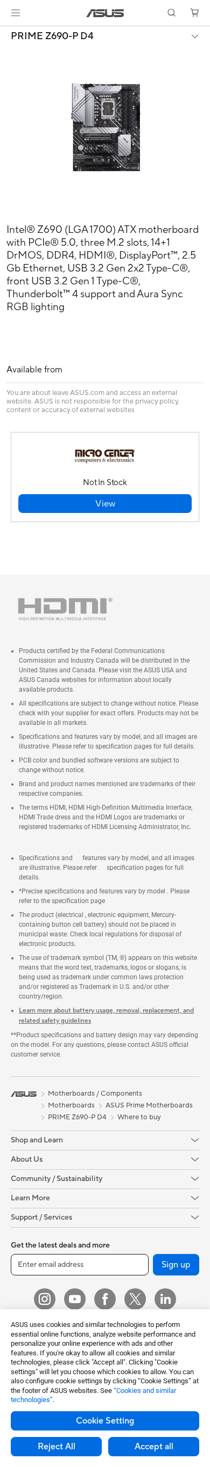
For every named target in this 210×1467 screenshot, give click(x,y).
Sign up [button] (176, 1264)
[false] (105, 503)
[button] (15, 13)
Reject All (56, 1446)
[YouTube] (75, 1299)
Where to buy (139, 1117)
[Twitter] (135, 1299)
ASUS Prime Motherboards (149, 1105)
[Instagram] (44, 1299)
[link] (105, 13)
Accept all (154, 1446)
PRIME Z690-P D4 (52, 36)
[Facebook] (105, 1299)
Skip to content (6, 33)
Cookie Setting (105, 1420)
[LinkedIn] (165, 1299)
